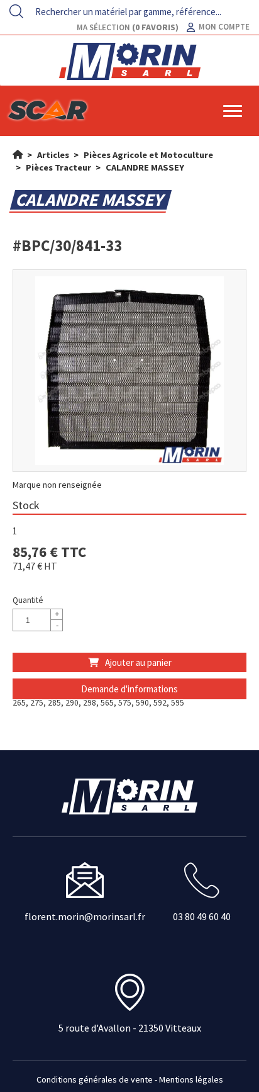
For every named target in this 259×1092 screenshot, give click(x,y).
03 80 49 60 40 (202, 916)
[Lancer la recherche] (16, 11)
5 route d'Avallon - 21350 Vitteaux (129, 1028)
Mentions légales (191, 1079)
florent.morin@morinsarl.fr (85, 916)
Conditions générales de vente (94, 1079)
